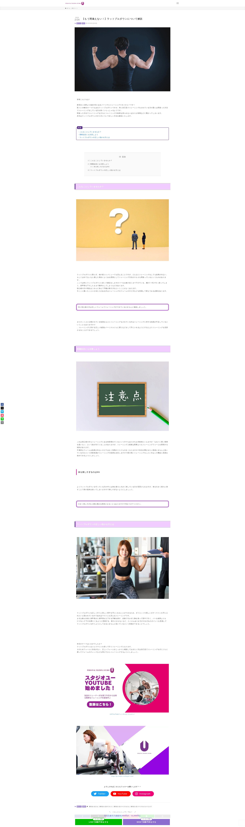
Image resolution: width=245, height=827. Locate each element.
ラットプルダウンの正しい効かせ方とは (105, 170)
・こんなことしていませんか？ (89, 132)
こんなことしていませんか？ (101, 160)
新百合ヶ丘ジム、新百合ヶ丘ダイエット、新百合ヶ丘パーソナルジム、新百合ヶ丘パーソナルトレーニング (120, 806)
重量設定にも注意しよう (99, 164)
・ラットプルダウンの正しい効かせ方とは (94, 137)
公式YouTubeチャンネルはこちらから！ (122, 714)
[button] (2, 404)
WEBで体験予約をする (146, 822)
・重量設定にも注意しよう (88, 134)
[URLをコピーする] (2, 422)
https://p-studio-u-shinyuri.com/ (122, 776)
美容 (83, 23)
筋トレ (79, 23)
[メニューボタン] (177, 3)
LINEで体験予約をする (98, 822)
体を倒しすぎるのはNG (102, 166)
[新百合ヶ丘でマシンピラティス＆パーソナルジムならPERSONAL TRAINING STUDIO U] (74, 3)
